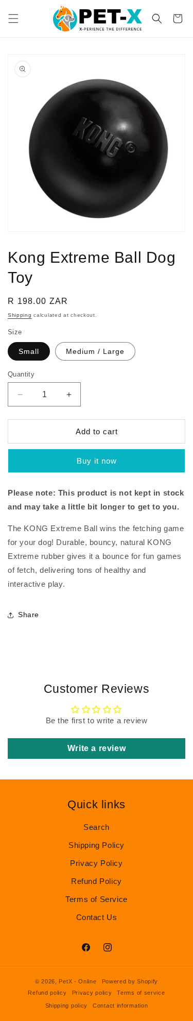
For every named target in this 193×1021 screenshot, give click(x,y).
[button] (13, 18)
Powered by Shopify (130, 981)
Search (96, 827)
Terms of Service (96, 899)
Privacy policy (92, 993)
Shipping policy (66, 1005)
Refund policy (47, 993)
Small (29, 351)
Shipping (20, 315)
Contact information (120, 1005)
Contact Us (96, 917)
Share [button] (28, 614)
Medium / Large (95, 351)
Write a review (96, 748)
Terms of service (141, 993)
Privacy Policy (96, 863)
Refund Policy (96, 881)
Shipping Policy (96, 845)
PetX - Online (77, 981)
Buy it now (97, 460)
